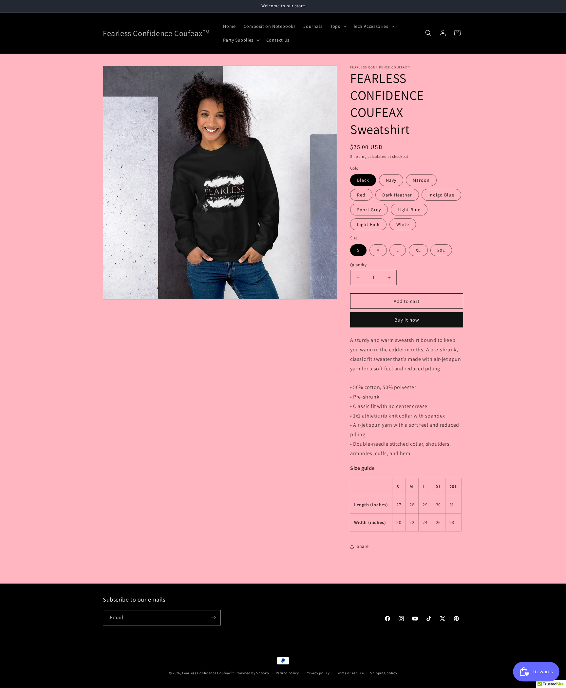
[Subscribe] (213, 617)
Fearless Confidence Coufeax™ (208, 673)
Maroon (421, 180)
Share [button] (363, 546)
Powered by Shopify (252, 673)
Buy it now (406, 320)
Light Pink (368, 224)
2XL (441, 250)
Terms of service (350, 672)
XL (418, 250)
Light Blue (409, 210)
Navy (391, 180)
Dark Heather (397, 195)
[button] (337, 26)
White (402, 224)
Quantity (358, 265)
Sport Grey (369, 210)
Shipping (358, 156)
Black (363, 180)
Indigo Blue (441, 195)
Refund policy (287, 672)
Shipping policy (383, 672)
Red (361, 195)
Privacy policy (318, 672)
